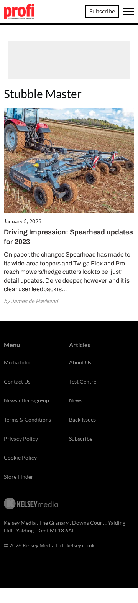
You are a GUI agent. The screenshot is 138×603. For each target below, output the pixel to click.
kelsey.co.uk (81, 545)
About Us (80, 362)
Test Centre (82, 381)
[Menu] (128, 11)
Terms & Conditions (27, 419)
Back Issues (82, 419)
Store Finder (18, 476)
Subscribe (102, 11)
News (75, 400)
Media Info (17, 362)
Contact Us (17, 381)
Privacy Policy (21, 438)
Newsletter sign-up (26, 400)
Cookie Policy (20, 457)
